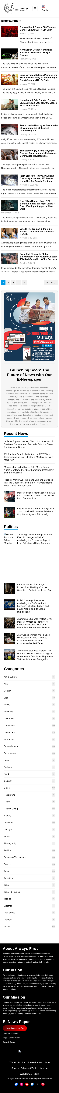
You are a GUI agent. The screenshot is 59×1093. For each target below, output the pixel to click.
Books (7, 704)
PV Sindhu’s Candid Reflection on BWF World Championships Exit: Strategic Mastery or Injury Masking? (29, 457)
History (7, 815)
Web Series (9, 912)
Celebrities (9, 718)
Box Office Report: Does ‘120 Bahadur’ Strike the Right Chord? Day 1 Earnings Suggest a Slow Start (37, 205)
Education (9, 739)
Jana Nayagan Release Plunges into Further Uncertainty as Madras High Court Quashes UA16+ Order (38, 77)
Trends (7, 898)
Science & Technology (15, 857)
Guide (7, 788)
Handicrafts (9, 795)
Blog (6, 697)
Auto (6, 684)
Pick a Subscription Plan (14, 1028)
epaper (7, 760)
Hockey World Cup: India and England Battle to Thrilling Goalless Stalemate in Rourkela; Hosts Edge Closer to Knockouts (28, 482)
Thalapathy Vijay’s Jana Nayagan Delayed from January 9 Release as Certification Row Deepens (38, 153)
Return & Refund (9, 1042)
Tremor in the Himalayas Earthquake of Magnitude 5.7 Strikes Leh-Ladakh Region (39, 128)
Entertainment (11, 746)
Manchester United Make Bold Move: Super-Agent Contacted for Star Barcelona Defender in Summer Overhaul (29, 470)
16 (24, 282)
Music (7, 836)
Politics (7, 850)
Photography (10, 843)
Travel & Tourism (12, 892)
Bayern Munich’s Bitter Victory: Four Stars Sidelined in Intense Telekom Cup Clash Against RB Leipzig (35, 511)
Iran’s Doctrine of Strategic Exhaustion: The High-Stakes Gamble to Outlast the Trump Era (34, 587)
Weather (8, 905)
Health (7, 801)
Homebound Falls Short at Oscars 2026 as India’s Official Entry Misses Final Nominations (38, 103)
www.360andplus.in (44, 1079)
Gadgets (8, 781)
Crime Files (9, 725)
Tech (6, 871)
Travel (7, 885)
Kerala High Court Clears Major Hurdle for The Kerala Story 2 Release (36, 52)
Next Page (51, 282)
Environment (10, 753)
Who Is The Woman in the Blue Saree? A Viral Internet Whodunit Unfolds (37, 231)
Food (6, 774)
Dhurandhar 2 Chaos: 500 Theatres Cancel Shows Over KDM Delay (38, 28)
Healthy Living (11, 808)
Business (8, 711)
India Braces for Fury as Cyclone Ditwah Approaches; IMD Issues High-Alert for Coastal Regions (37, 178)
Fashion (8, 767)
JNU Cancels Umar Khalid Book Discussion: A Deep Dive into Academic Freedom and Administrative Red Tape (33, 639)
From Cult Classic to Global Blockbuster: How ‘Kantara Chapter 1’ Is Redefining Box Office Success (38, 256)
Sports (7, 864)
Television (9, 878)
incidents (8, 822)
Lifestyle (8, 829)
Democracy (9, 732)
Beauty (7, 690)
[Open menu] (35, 8)
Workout (8, 919)
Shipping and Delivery (11, 1038)
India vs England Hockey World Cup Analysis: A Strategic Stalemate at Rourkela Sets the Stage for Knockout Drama (28, 444)
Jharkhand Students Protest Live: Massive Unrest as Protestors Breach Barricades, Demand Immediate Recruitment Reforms (34, 623)
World (7, 926)
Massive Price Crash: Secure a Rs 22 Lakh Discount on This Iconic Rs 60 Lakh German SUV (36, 495)
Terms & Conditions (10, 1034)
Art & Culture (10, 677)
